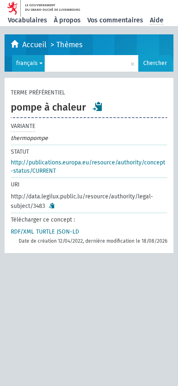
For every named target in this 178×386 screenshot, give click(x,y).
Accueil (35, 44)
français (27, 63)
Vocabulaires (27, 20)
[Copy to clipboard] (98, 106)
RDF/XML (22, 231)
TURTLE (45, 231)
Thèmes (69, 44)
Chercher (155, 63)
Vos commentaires (115, 20)
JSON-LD (68, 231)
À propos (67, 20)
